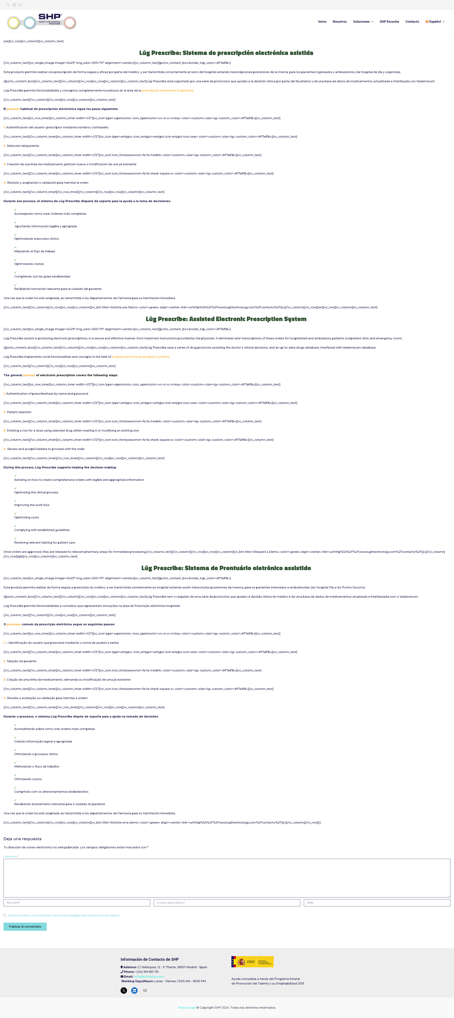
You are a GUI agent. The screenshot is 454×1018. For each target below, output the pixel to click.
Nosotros (340, 21)
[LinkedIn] (134, 990)
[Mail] (145, 990)
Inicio (322, 21)
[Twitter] (8, 5)
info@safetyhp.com (149, 976)
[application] (371, 21)
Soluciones (361, 21)
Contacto (412, 21)
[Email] (20, 5)
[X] (124, 990)
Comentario (11, 856)
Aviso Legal (187, 1007)
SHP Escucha (389, 21)
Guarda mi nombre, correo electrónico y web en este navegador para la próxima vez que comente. (64, 915)
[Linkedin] (14, 5)
